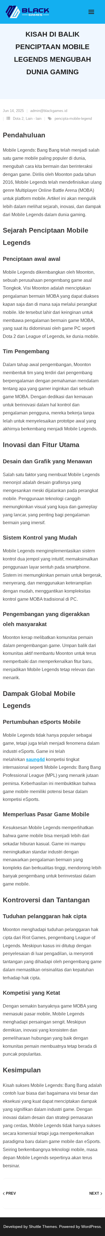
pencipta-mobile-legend (73, 118)
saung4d (35, 759)
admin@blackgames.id (48, 111)
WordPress (91, 1226)
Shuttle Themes (43, 1226)
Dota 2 (18, 118)
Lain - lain (33, 118)
